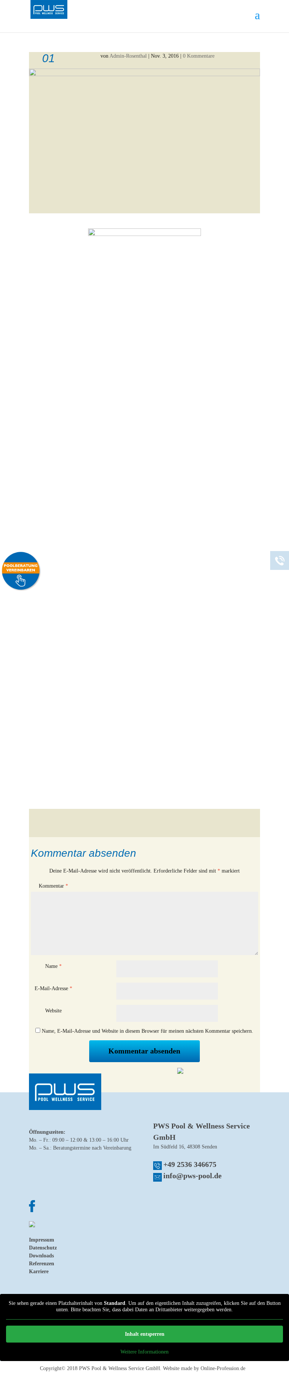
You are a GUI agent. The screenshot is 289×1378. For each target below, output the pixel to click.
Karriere (39, 1271)
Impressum (41, 1240)
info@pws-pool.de (192, 1175)
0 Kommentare (198, 56)
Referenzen (41, 1263)
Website (53, 1011)
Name (53, 966)
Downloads (41, 1256)
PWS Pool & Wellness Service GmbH (119, 1368)
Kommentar (53, 886)
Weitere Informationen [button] (144, 1352)
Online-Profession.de (223, 1368)
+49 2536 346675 (189, 1164)
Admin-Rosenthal (128, 56)
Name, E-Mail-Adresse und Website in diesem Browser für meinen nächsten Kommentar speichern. (147, 1031)
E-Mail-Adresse (53, 988)
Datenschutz (43, 1248)
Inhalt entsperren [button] (144, 1334)
